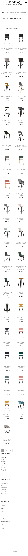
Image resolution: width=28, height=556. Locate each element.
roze (2, 472)
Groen (2, 468)
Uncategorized (6, 521)
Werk (3, 528)
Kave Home (4, 487)
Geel (2, 463)
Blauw (2, 461)
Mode (3, 515)
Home (3, 12)
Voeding (4, 525)
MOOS (2, 489)
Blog (3, 508)
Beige (2, 459)
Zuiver (2, 494)
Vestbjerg (3, 483)
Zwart (2, 457)
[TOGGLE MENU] (26, 3)
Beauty (4, 505)
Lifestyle (4, 512)
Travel (3, 518)
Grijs (2, 465)
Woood (3, 492)
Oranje (2, 470)
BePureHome (4, 485)
